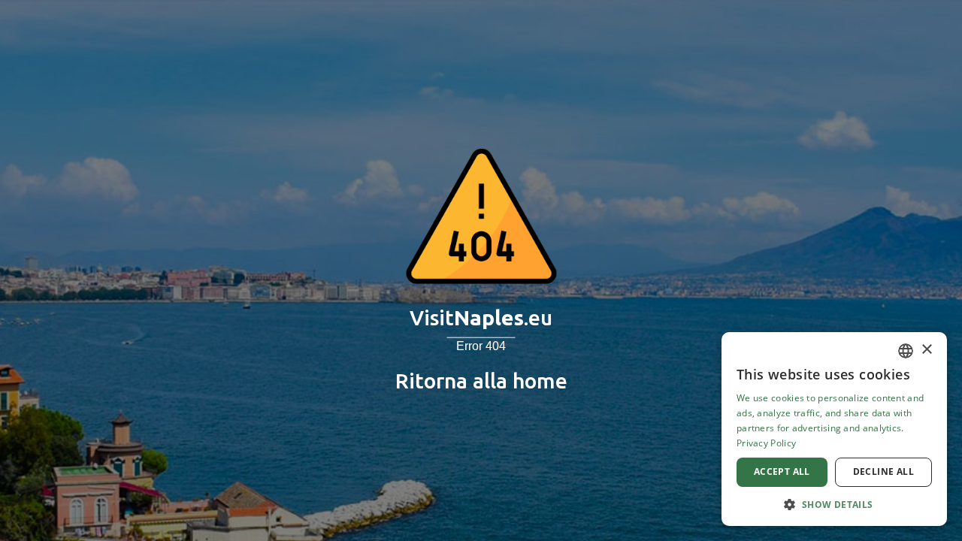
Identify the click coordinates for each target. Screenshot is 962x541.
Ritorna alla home (481, 380)
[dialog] (834, 429)
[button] (834, 504)
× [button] (926, 349)
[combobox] (905, 350)
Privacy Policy (766, 443)
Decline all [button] (883, 471)
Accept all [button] (782, 471)
